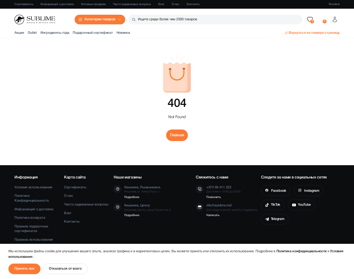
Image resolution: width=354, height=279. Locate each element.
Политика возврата (29, 217)
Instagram (311, 190)
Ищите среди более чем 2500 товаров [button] (167, 19)
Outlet (32, 32)
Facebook (278, 190)
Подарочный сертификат (93, 32)
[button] (310, 19)
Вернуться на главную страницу (314, 32)
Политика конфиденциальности (302, 251)
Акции (19, 32)
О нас (175, 4)
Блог (161, 4)
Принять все (24, 268)
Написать (212, 215)
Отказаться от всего (65, 268)
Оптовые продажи (93, 4)
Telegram (277, 219)
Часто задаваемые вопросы (132, 4)
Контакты (193, 4)
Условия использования (33, 187)
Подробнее (131, 197)
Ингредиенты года (54, 32)
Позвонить (213, 197)
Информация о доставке (57, 4)
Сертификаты (23, 4)
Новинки (123, 32)
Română (334, 4)
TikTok (275, 204)
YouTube (304, 204)
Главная (177, 135)
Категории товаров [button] (100, 19)
